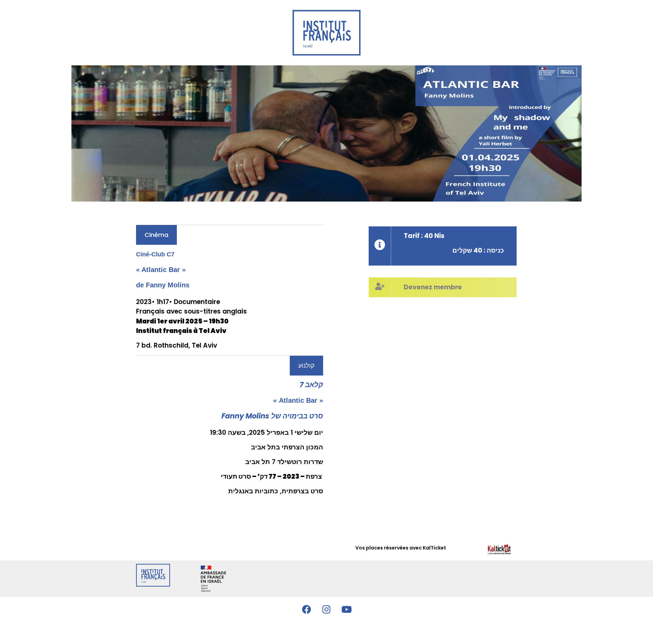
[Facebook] (306, 609)
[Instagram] (326, 609)
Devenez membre (433, 287)
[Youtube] (346, 609)
